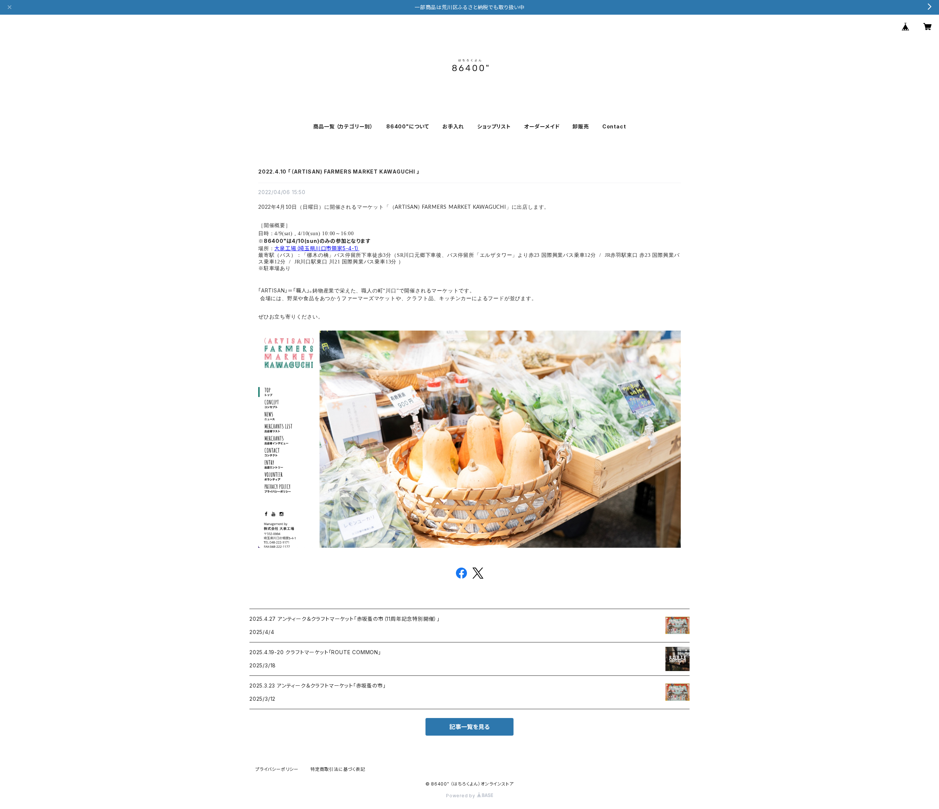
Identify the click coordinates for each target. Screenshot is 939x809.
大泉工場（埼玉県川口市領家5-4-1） (316, 248)
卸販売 (581, 126)
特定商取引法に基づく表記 (337, 769)
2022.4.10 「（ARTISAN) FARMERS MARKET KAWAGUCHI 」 (339, 171)
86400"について (407, 126)
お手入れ (453, 126)
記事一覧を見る (469, 726)
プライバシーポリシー (277, 769)
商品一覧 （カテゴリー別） (343, 126)
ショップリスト (494, 126)
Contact (614, 126)
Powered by (461, 795)
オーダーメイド (542, 126)
